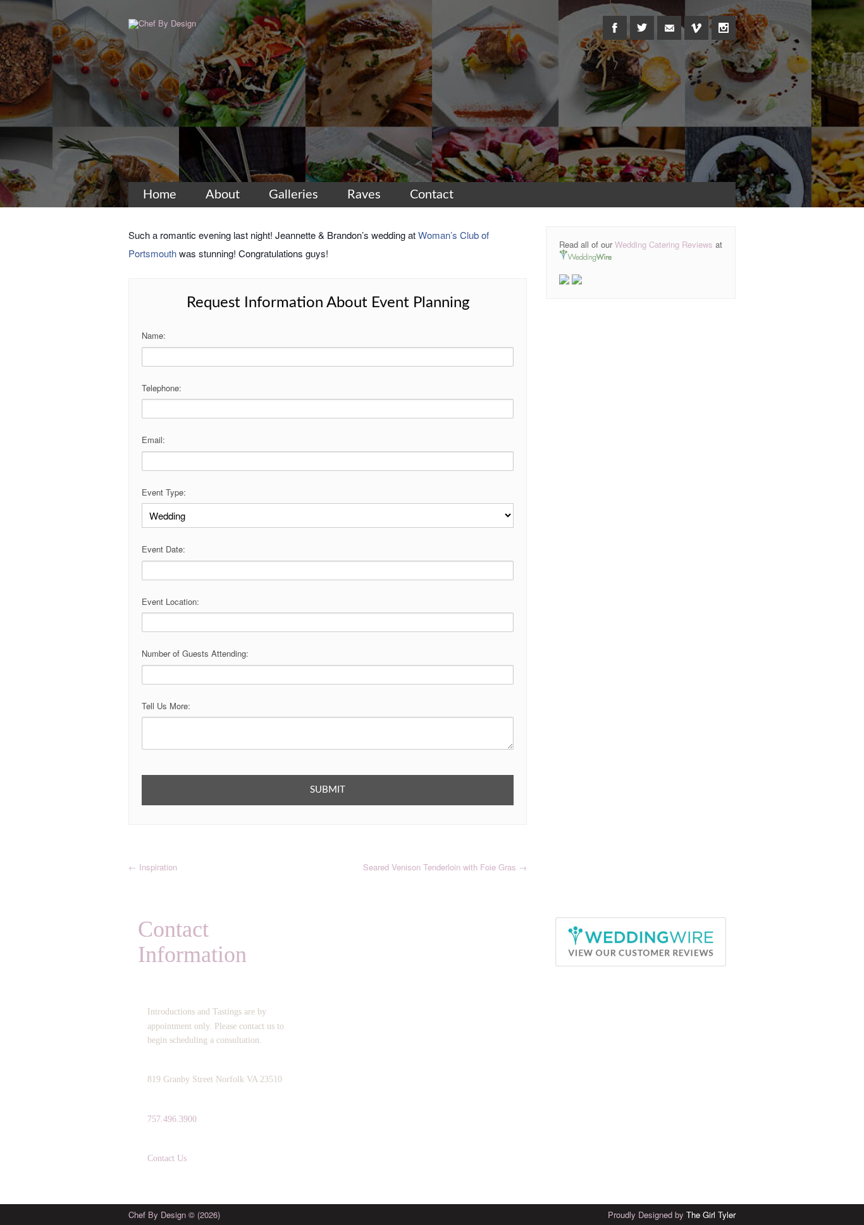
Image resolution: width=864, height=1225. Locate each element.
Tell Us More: (166, 706)
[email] (669, 21)
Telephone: (162, 388)
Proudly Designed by (672, 1215)
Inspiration (152, 867)
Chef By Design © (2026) (174, 1215)
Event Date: (163, 549)
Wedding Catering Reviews (664, 244)
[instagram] (724, 21)
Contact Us (167, 1158)
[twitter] (642, 21)
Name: (154, 335)
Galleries (293, 194)
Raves (364, 194)
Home (159, 194)
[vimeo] (696, 21)
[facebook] (615, 21)
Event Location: (170, 601)
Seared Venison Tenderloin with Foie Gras (445, 867)
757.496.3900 (172, 1119)
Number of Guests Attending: (195, 653)
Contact (432, 194)
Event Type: (164, 492)
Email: (153, 440)
